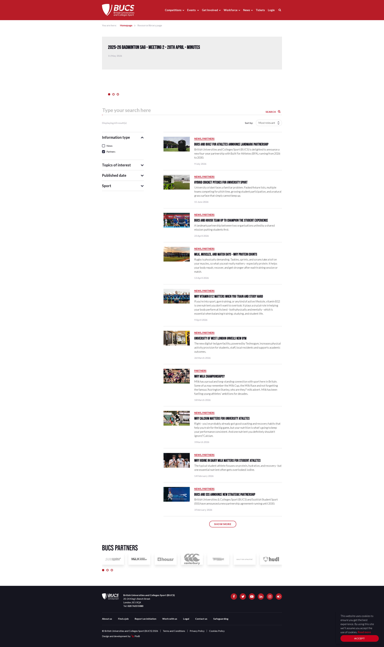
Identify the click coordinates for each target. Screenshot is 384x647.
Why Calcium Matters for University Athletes (222, 418)
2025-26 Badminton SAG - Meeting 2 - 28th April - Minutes (154, 47)
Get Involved (210, 10)
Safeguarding (220, 618)
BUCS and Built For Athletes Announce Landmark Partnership (231, 144)
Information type (116, 137)
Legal (186, 618)
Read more (364, 632)
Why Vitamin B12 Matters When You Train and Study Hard (228, 296)
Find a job (123, 618)
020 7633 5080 (135, 605)
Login (271, 10)
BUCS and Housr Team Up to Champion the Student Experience (231, 220)
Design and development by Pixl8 (121, 636)
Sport (106, 186)
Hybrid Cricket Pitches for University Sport (221, 182)
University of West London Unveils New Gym (220, 338)
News (246, 10)
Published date (114, 175)
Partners (200, 370)
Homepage (126, 25)
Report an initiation (145, 618)
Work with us (169, 618)
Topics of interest (116, 165)
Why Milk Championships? (209, 376)
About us (107, 618)
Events (191, 10)
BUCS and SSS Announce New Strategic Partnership (224, 494)
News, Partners (204, 138)
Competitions (173, 10)
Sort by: (249, 122)
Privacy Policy (197, 630)
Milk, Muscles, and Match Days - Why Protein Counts (225, 254)
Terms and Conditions (174, 630)
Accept (359, 638)
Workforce (230, 10)
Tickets (260, 10)
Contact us (201, 618)
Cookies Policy (217, 630)
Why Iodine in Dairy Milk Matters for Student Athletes (227, 460)
